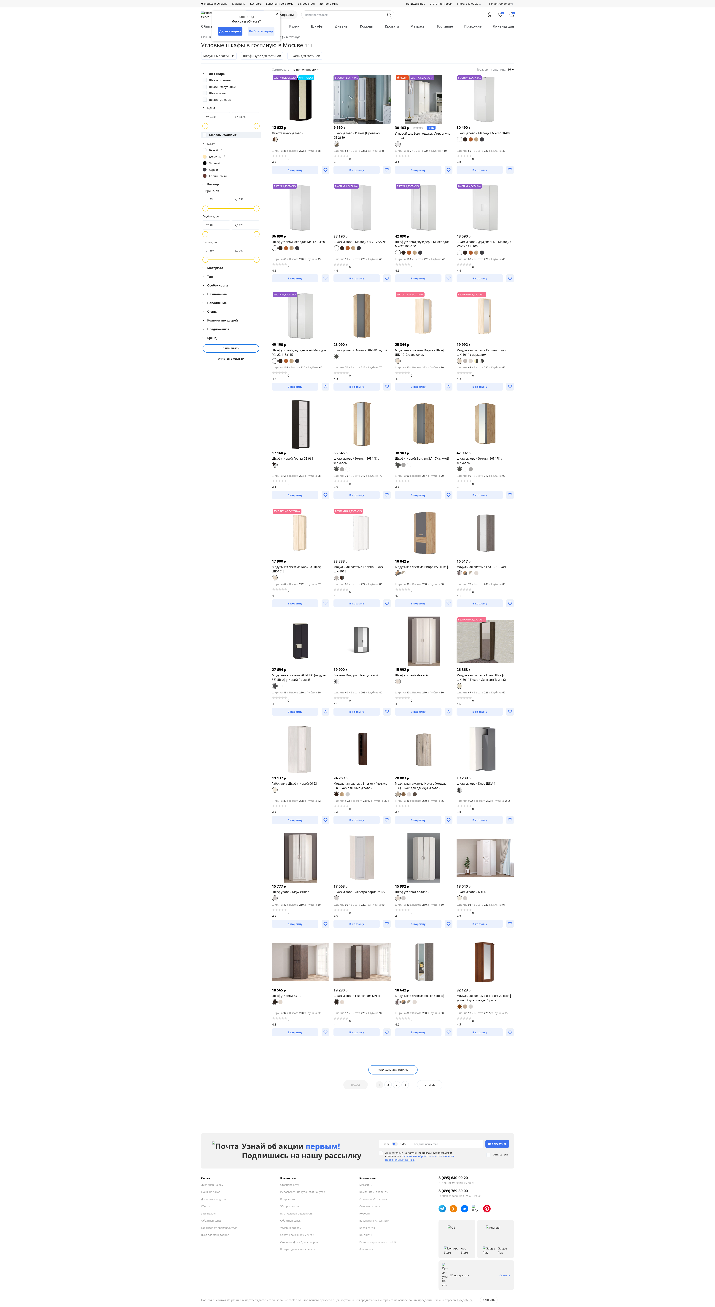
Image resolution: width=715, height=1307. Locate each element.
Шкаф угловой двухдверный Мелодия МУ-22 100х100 (422, 244)
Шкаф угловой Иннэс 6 (411, 675)
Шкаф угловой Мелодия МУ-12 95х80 (298, 242)
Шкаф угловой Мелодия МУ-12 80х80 (483, 133)
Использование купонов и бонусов (302, 1192)
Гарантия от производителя (219, 1228)
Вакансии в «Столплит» (374, 1220)
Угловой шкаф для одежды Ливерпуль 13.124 (422, 135)
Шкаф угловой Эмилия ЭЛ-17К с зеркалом (479, 460)
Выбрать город (261, 31)
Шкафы (317, 26)
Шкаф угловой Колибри (412, 892)
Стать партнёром (441, 3)
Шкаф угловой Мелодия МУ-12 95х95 (360, 242)
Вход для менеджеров (215, 1235)
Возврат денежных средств (297, 1249)
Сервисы (287, 15)
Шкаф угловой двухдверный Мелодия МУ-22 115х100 (484, 244)
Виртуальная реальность (296, 1213)
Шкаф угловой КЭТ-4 (286, 996)
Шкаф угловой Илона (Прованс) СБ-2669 (356, 135)
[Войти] (489, 14)
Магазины (238, 3)
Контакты (365, 1235)
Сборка (205, 1206)
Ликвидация (503, 26)
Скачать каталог (369, 1206)
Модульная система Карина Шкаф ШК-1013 (296, 569)
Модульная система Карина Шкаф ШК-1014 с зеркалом (481, 352)
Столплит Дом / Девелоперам (299, 1242)
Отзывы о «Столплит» (373, 1199)
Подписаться (497, 1144)
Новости (364, 1213)
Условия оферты (290, 1228)
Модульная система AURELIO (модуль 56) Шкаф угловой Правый (299, 677)
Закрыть (489, 1300)
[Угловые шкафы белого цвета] (221, 149)
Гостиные (445, 26)
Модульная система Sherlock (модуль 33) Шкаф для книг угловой (360, 785)
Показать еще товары (393, 1070)
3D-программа (329, 3)
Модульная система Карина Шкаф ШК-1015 (358, 569)
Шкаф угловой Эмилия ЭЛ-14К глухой (360, 350)
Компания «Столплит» (373, 1192)
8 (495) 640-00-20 (453, 1178)
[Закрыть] (277, 14)
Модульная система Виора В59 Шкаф (422, 567)
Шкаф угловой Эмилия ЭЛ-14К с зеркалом (356, 460)
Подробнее (465, 1300)
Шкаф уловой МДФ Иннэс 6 (291, 892)
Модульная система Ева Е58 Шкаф (419, 996)
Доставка (256, 3)
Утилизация (209, 1213)
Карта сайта (367, 1228)
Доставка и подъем (213, 1199)
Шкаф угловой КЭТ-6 (471, 892)
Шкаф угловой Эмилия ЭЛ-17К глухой (422, 458)
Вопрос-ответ (306, 3)
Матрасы (417, 26)
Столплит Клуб (289, 1185)
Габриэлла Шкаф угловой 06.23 (294, 783)
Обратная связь (211, 1220)
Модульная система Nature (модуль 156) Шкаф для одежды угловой (421, 785)
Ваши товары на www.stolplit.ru (379, 1242)
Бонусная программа (279, 3)
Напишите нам (415, 3)
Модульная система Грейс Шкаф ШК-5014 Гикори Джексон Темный (481, 677)
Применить (231, 348)
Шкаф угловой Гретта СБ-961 (292, 458)
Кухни (294, 26)
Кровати (392, 26)
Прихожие (473, 26)
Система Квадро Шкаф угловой (356, 675)
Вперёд (430, 1084)
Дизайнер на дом (212, 1185)
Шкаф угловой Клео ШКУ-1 (476, 783)
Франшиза (366, 1249)
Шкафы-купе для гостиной (262, 56)
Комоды (367, 26)
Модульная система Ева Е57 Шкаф (481, 567)
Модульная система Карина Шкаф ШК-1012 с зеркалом (419, 352)
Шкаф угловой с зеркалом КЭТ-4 (356, 996)
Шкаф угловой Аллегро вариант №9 (359, 892)
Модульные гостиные (218, 56)
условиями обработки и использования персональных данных (420, 1157)
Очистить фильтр (231, 358)
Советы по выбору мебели (297, 1235)
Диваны (342, 26)
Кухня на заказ (210, 1192)
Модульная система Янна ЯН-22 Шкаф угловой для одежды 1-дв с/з (484, 998)
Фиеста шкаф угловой (287, 133)
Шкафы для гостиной (305, 56)
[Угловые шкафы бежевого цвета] (224, 156)
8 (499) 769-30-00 (500, 3)
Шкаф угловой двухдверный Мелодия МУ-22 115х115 (299, 352)
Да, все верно (230, 31)
